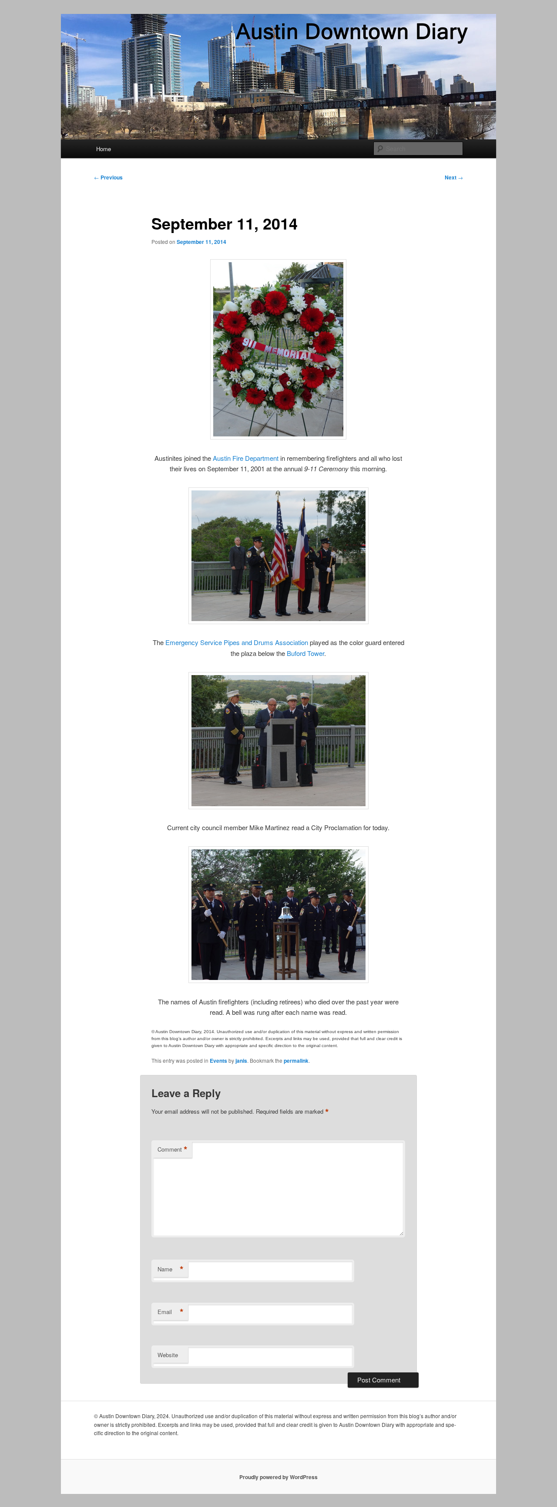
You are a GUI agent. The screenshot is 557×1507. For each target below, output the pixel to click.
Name (171, 1269)
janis (241, 1060)
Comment (173, 1149)
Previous (108, 177)
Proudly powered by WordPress (278, 1477)
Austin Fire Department (245, 458)
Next (454, 177)
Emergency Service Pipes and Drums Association (236, 642)
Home (103, 149)
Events (218, 1060)
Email (171, 1312)
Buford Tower (305, 653)
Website (168, 1355)
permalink (296, 1060)
